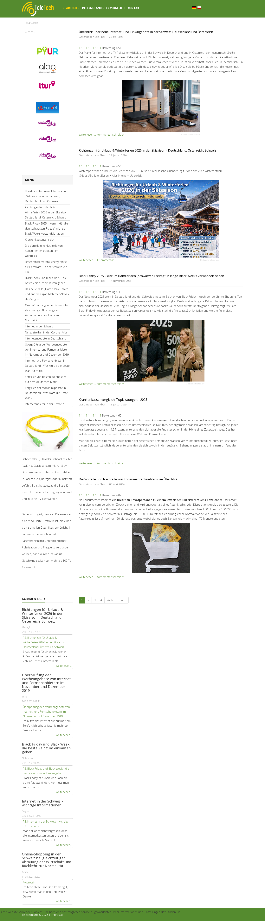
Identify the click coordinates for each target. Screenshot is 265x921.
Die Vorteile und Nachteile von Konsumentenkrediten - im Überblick (44, 251)
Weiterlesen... (64, 666)
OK (15, 917)
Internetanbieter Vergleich (103, 8)
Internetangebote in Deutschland (45, 338)
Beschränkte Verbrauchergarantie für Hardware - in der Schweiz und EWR (46, 267)
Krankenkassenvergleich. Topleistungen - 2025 (113, 399)
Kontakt (134, 8)
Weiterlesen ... (87, 134)
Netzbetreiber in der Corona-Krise (46, 332)
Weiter (111, 600)
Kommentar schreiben (111, 134)
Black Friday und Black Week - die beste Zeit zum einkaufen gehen (46, 280)
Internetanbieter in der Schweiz (44, 404)
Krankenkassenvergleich (40, 239)
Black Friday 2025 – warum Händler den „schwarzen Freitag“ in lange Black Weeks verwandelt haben (47, 228)
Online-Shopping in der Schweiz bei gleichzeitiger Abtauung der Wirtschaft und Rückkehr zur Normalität (47, 312)
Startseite (71, 8)
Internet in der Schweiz (39, 326)
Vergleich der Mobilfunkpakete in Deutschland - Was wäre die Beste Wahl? (46, 393)
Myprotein (29, 882)
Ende (123, 600)
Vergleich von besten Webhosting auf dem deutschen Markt (45, 379)
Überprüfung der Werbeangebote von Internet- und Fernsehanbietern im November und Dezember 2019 (47, 349)
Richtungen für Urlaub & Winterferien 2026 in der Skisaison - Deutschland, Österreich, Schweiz (47, 212)
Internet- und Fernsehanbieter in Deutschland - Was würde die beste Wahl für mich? (47, 366)
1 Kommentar (105, 260)
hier (5, 917)
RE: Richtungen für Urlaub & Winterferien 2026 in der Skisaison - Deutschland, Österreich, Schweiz (45, 642)
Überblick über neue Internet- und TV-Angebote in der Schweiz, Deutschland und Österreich (46, 196)
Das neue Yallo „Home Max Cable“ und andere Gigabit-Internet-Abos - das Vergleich (47, 294)
